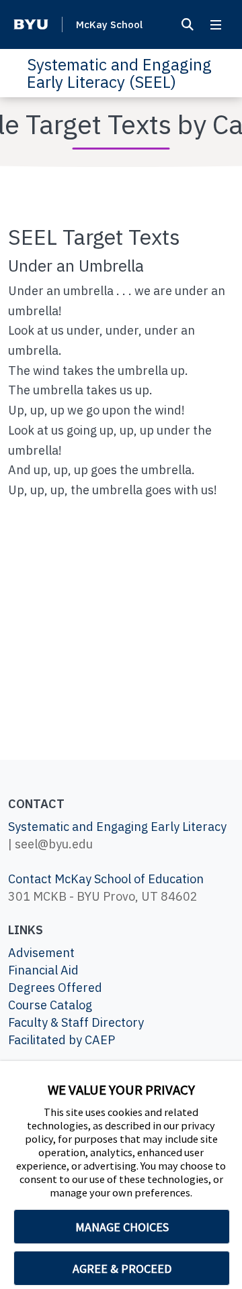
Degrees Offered (55, 987)
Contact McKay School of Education (106, 879)
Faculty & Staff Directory (76, 1022)
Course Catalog (50, 1005)
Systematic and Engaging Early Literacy (117, 826)
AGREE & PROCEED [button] (122, 1268)
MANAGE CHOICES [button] (122, 1227)
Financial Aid (43, 970)
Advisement (41, 952)
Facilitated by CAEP (61, 1040)
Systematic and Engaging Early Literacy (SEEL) (119, 73)
